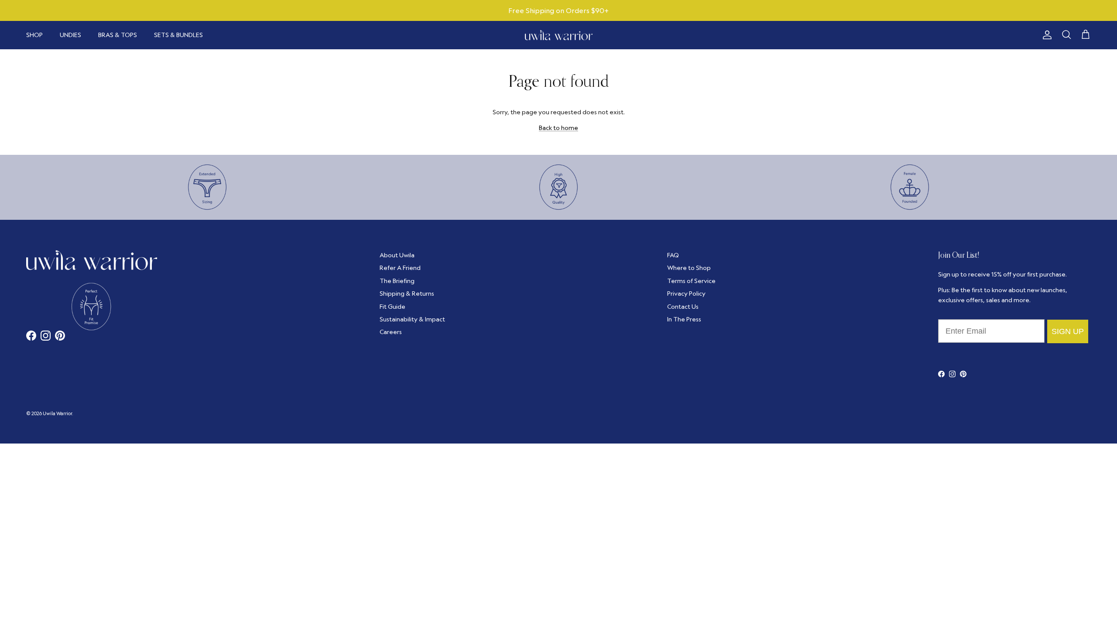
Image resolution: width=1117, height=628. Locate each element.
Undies (70, 35)
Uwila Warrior (57, 413)
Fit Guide (392, 307)
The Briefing (397, 281)
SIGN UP (1068, 331)
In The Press (684, 319)
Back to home (558, 128)
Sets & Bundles (178, 35)
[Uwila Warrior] (559, 35)
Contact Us (683, 307)
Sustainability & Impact (412, 319)
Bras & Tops (117, 35)
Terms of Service (691, 281)
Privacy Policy (686, 293)
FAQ (673, 255)
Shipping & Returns (407, 293)
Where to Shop (689, 268)
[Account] (1045, 35)
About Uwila (397, 255)
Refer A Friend (400, 268)
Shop (34, 35)
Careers (391, 332)
